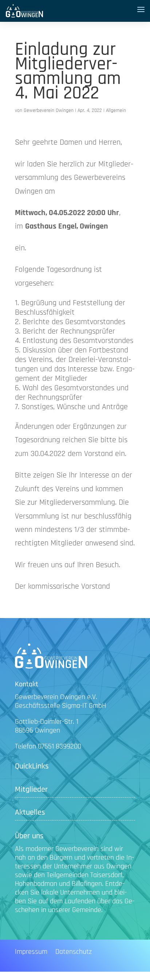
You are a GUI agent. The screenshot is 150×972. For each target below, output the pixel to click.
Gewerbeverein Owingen (49, 110)
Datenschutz (73, 952)
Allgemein (116, 110)
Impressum (31, 952)
